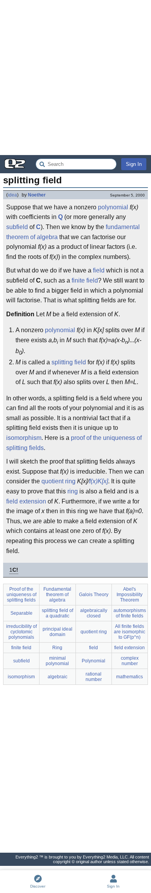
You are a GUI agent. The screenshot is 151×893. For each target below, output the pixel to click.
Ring (57, 647)
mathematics (129, 676)
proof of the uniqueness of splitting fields (74, 442)
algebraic (57, 676)
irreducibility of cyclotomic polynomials (21, 632)
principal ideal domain (57, 631)
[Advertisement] (75, 77)
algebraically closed (93, 613)
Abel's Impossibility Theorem (129, 594)
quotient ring (58, 481)
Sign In (134, 164)
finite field (85, 280)
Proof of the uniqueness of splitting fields (21, 594)
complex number (130, 660)
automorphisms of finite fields (129, 613)
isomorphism (23, 437)
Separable (21, 613)
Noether (37, 195)
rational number (94, 676)
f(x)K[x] (98, 481)
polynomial (113, 207)
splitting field (68, 362)
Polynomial (93, 661)
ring (72, 491)
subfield (17, 227)
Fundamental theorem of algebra (57, 594)
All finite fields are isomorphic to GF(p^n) (129, 632)
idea (12, 195)
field (99, 270)
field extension (26, 501)
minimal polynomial (57, 660)
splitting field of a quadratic (57, 613)
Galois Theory (93, 594)
